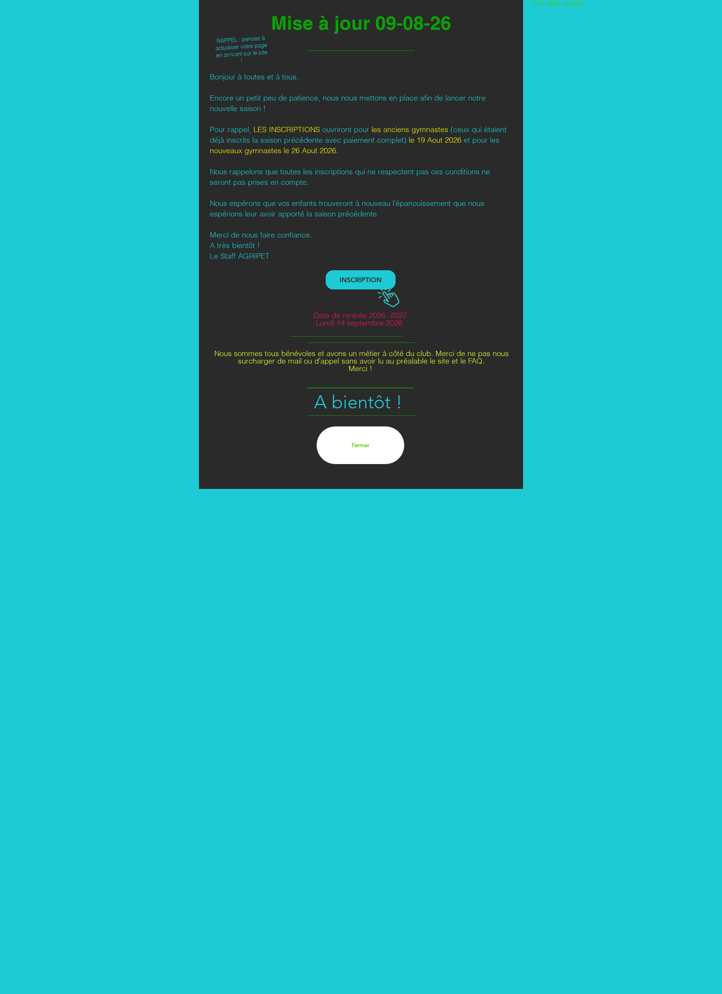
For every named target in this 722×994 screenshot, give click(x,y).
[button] (360, 445)
